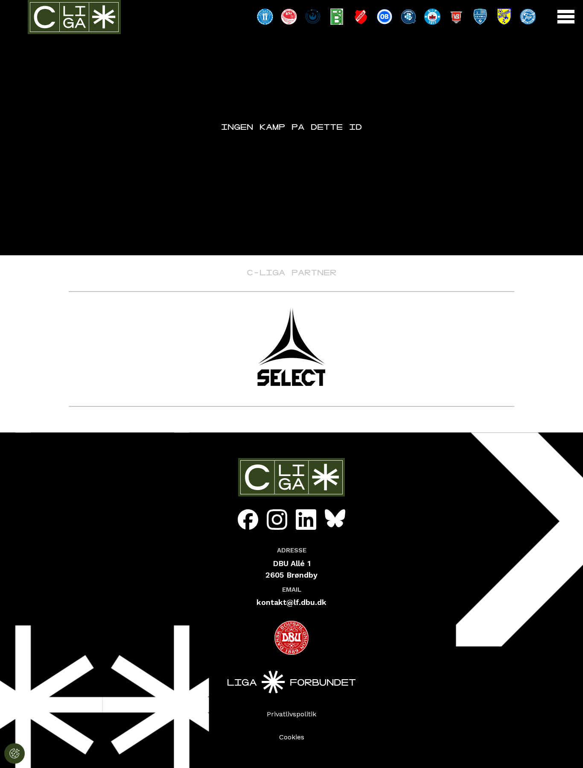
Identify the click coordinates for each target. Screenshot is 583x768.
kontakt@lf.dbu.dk (291, 602)
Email (291, 589)
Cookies (291, 737)
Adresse (291, 550)
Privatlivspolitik (291, 714)
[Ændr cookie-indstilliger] (14, 753)
